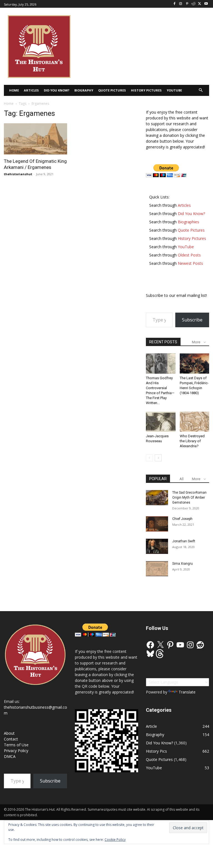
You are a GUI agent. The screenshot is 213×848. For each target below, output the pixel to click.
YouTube (154, 767)
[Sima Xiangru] (157, 568)
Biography (155, 734)
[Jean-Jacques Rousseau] (161, 422)
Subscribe (192, 320)
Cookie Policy (115, 839)
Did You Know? (159, 742)
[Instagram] (181, 4)
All (181, 479)
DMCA (10, 756)
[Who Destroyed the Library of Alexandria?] (194, 422)
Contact (11, 739)
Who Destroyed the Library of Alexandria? (192, 441)
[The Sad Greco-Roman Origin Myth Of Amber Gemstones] (157, 497)
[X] (199, 4)
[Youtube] (206, 4)
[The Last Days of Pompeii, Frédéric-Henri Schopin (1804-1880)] (194, 363)
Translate (187, 692)
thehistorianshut (18, 174)
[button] (201, 90)
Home (9, 103)
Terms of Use (16, 744)
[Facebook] (174, 4)
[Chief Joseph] (157, 524)
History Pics (156, 751)
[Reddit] (193, 4)
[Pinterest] (187, 4)
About (9, 733)
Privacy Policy (16, 750)
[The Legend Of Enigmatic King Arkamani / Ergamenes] (35, 139)
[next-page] (158, 457)
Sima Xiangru (182, 564)
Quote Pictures (159, 759)
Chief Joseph (182, 519)
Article (151, 726)
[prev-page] (149, 457)
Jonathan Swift (183, 541)
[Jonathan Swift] (157, 546)
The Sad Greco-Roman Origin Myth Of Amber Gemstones (189, 497)
